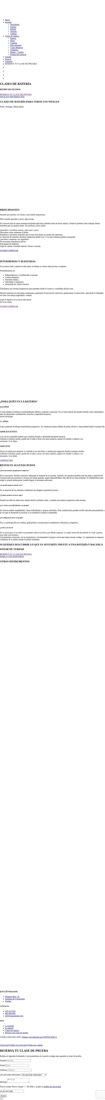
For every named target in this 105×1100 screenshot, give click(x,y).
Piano (12, 41)
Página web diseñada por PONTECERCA (39, 1037)
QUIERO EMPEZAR (9, 250)
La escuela (9, 1026)
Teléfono (3, 1070)
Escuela (8, 22)
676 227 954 (10, 1011)
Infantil (13, 29)
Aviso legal (4, 1045)
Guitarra (13, 43)
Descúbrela (14, 24)
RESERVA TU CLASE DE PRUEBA (16, 94)
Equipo (13, 27)
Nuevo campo (5, 1087)
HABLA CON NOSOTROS (12, 556)
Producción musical (18, 54)
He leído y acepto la (44, 1087)
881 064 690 (10, 1013)
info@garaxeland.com (14, 1016)
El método (9, 1028)
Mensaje (3, 1082)
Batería (13, 38)
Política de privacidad (18, 1045)
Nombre (3, 1060)
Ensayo (8, 59)
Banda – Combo (17, 52)
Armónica (14, 50)
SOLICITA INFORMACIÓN (12, 97)
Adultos (13, 34)
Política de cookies (35, 1045)
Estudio (8, 57)
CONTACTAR (6, 460)
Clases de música (12, 36)
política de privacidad (52, 1087)
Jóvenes (13, 31)
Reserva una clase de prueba (16, 1033)
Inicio (7, 20)
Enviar (3, 1096)
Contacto (8, 61)
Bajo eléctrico (15, 45)
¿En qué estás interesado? (10, 1075)
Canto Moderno (16, 48)
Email (2, 1065)
